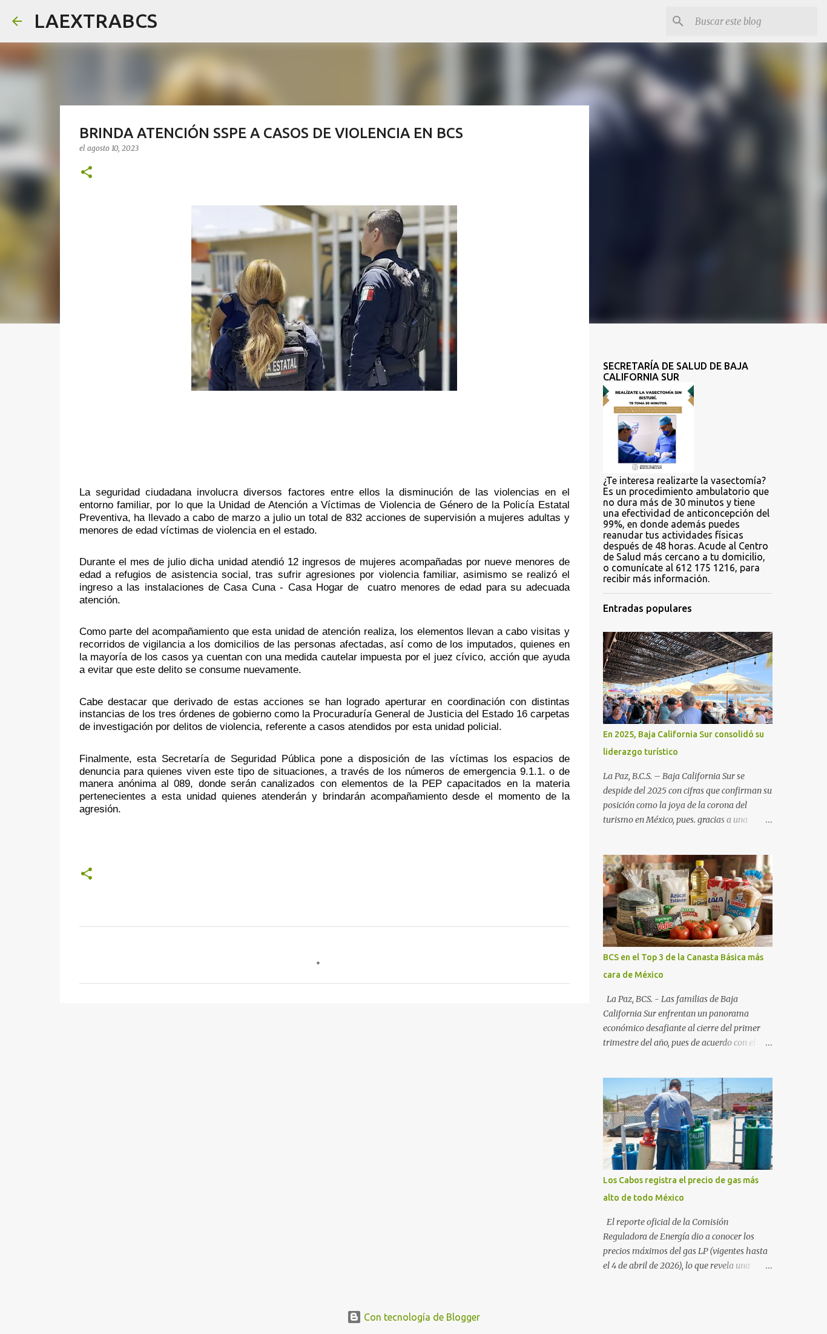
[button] (86, 173)
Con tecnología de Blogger (420, 1317)
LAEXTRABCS (95, 21)
